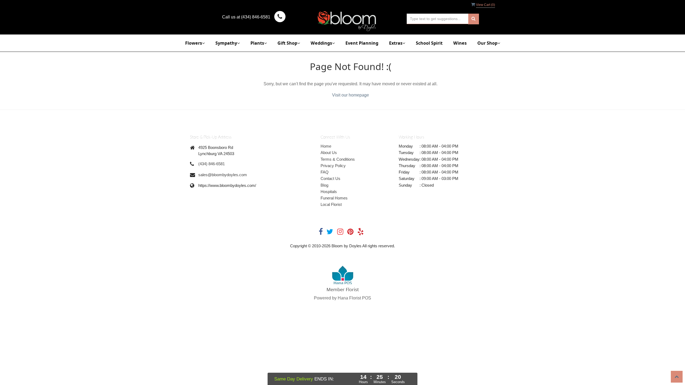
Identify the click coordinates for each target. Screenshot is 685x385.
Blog (324, 185)
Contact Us (330, 178)
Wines (460, 43)
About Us (329, 152)
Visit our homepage (350, 95)
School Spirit (429, 43)
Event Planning (361, 43)
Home (326, 146)
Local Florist (331, 204)
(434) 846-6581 (211, 163)
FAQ (325, 172)
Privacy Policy (333, 165)
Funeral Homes (334, 198)
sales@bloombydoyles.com (222, 174)
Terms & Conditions (338, 159)
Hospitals (329, 191)
